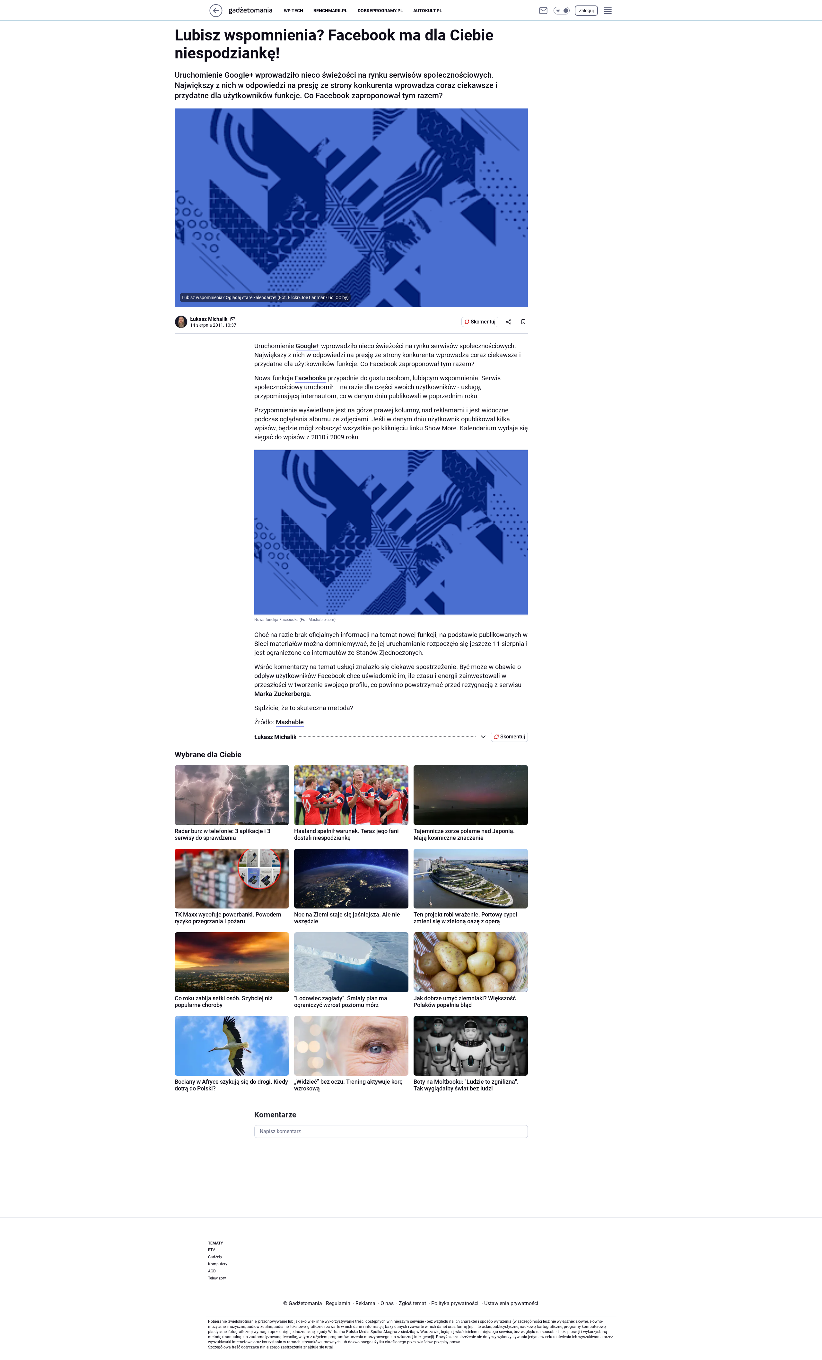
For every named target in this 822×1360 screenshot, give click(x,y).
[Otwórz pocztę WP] (543, 10)
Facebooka (310, 378)
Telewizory (217, 1278)
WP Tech (293, 10)
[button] (562, 10)
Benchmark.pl (330, 10)
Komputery (217, 1264)
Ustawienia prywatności (510, 1303)
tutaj (329, 1347)
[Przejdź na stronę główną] (216, 15)
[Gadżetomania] (255, 10)
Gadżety (215, 1257)
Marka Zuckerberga (282, 694)
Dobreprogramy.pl (380, 10)
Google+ (307, 346)
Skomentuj (483, 322)
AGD (212, 1271)
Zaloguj (586, 10)
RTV (211, 1250)
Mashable (290, 722)
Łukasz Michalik (209, 319)
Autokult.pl (427, 10)
